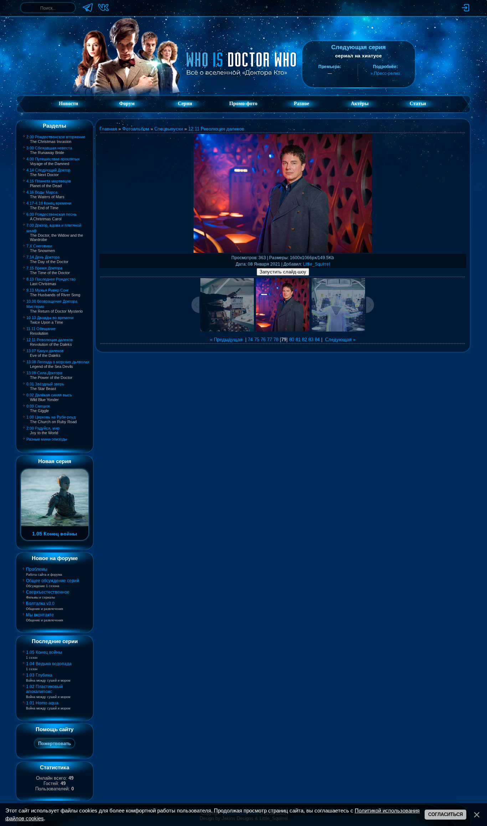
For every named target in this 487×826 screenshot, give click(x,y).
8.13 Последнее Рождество (51, 279)
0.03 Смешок (38, 406)
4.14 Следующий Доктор (48, 170)
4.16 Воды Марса (41, 192)
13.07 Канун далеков (44, 351)
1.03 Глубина (39, 675)
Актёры (360, 103)
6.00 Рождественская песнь (51, 214)
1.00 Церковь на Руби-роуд (51, 417)
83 (310, 339)
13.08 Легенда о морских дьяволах (57, 362)
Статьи (418, 103)
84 (317, 339)
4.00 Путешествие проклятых (53, 159)
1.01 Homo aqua (42, 703)
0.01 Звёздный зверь (45, 384)
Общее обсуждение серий (52, 580)
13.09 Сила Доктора (44, 373)
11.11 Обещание (41, 329)
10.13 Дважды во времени (49, 317)
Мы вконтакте (40, 614)
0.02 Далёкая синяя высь (49, 395)
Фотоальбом (135, 129)
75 (256, 339)
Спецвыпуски (168, 129)
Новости (68, 103)
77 (269, 339)
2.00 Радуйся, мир (43, 428)
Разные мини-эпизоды (46, 439)
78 (275, 339)
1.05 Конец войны (44, 652)
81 (298, 339)
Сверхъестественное (48, 592)
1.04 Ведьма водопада (49, 663)
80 (291, 339)
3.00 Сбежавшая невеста (49, 148)
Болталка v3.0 (40, 603)
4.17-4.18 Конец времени (48, 203)
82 (304, 339)
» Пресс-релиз (385, 73)
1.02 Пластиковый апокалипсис (44, 689)
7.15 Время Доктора (44, 268)
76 (263, 339)
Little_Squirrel (316, 264)
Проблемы (36, 569)
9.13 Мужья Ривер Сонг (47, 290)
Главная (108, 129)
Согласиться (445, 814)
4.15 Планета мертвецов (48, 181)
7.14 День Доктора (43, 257)
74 (250, 339)
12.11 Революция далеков (49, 340)
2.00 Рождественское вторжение (55, 137)
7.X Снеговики (39, 246)
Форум (127, 103)
